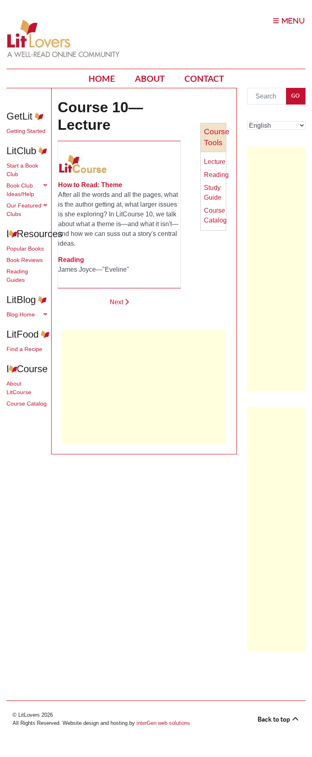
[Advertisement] (144, 387)
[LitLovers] (65, 38)
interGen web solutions (163, 723)
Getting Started (26, 131)
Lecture (214, 161)
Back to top (274, 719)
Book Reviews (24, 260)
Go (295, 96)
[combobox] (266, 96)
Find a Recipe (24, 349)
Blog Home (20, 314)
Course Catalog (26, 403)
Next (117, 302)
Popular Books (25, 248)
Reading (216, 174)
